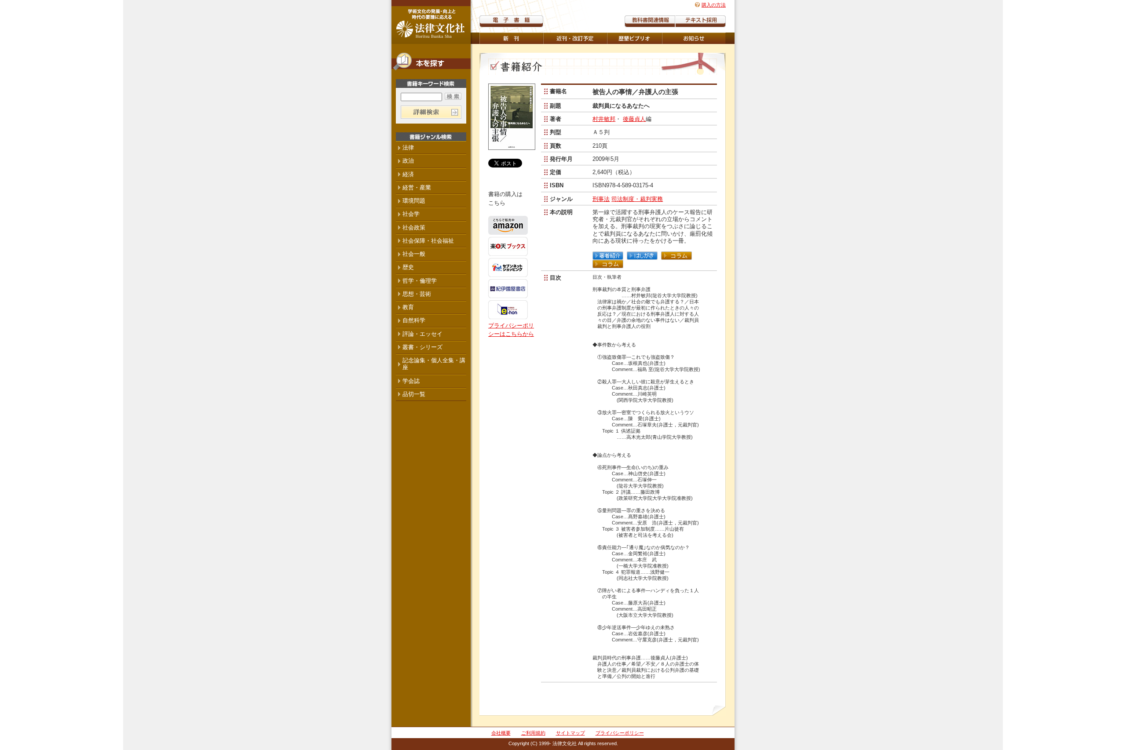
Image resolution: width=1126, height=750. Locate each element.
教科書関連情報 (650, 21)
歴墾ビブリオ (634, 38)
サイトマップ (570, 732)
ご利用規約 (533, 732)
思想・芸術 (416, 294)
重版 (694, 38)
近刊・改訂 (575, 38)
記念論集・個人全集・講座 (433, 364)
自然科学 (413, 320)
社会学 (411, 214)
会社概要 (501, 732)
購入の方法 (714, 4)
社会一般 (413, 254)
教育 (408, 307)
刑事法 (601, 199)
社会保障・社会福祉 (428, 240)
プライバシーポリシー (620, 732)
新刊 (511, 38)
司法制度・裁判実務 (637, 199)
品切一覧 (413, 394)
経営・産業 (416, 187)
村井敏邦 (603, 119)
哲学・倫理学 (419, 280)
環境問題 (413, 200)
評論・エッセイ (422, 334)
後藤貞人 (634, 119)
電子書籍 (511, 21)
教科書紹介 (700, 21)
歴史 (408, 267)
